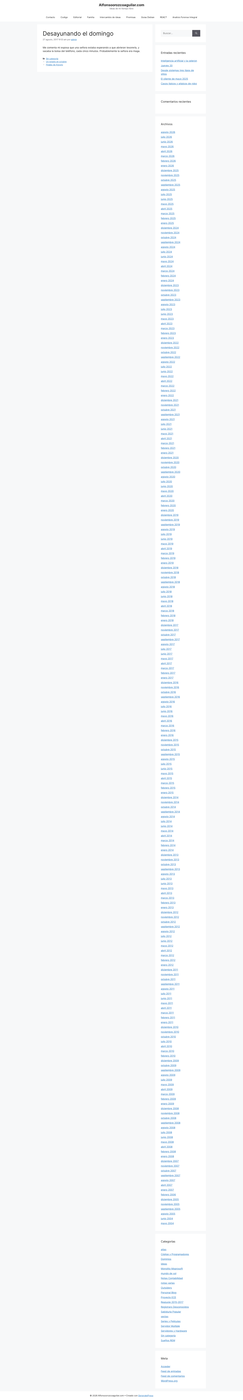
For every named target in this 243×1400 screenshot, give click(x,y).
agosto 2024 (168, 247)
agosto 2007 (168, 1180)
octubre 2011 (168, 979)
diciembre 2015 (169, 740)
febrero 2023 (168, 333)
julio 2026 (166, 137)
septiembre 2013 (170, 869)
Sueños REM (168, 1340)
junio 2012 (166, 941)
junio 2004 (167, 1218)
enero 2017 (167, 677)
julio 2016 (166, 706)
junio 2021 (166, 428)
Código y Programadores (175, 1254)
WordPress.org (169, 1380)
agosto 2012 (168, 931)
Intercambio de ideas (110, 17)
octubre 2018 (168, 577)
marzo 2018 (167, 610)
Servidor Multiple (170, 1326)
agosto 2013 (168, 874)
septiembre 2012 (170, 926)
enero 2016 (167, 735)
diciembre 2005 (170, 1199)
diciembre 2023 (170, 285)
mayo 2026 (167, 146)
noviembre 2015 (170, 744)
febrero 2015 (168, 787)
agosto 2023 (168, 304)
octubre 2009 (168, 1065)
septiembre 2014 (170, 811)
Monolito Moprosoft (172, 1268)
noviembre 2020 (170, 462)
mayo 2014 (167, 830)
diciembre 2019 (169, 515)
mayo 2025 (167, 204)
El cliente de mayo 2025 (174, 78)
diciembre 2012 (169, 912)
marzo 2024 (168, 271)
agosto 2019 (168, 529)
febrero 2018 (168, 615)
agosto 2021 (168, 419)
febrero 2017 (168, 673)
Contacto (50, 17)
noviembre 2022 (170, 347)
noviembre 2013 (170, 859)
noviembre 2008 (170, 1113)
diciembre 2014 (169, 797)
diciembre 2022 (170, 342)
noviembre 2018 (170, 572)
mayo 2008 (167, 1142)
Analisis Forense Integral (185, 17)
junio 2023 (167, 314)
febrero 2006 (168, 1194)
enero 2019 (167, 562)
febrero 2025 (168, 218)
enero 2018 (167, 620)
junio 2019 (167, 539)
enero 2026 (167, 165)
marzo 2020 (168, 500)
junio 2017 (166, 653)
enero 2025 (167, 223)
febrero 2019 (168, 558)
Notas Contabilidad (172, 1278)
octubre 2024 (168, 237)
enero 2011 (167, 1022)
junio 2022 (167, 371)
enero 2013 (167, 907)
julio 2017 (166, 649)
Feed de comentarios (173, 1376)
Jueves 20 (167, 65)
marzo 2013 (167, 898)
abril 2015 (166, 778)
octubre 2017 (168, 634)
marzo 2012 (167, 955)
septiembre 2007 (170, 1175)
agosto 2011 (168, 988)
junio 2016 (167, 711)
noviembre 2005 (170, 1204)
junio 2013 (167, 883)
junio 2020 (167, 486)
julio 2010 (166, 1041)
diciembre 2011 (169, 969)
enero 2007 (167, 1189)
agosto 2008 (168, 1127)
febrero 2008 (168, 1151)
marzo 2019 (167, 553)
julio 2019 (166, 534)
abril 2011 (166, 1008)
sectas (164, 1316)
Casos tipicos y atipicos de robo (179, 83)
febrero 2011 (168, 1017)
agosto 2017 (168, 644)
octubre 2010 (168, 1036)
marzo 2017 (167, 668)
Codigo (64, 17)
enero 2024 (167, 280)
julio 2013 (166, 878)
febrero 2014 (168, 845)
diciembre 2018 (169, 567)
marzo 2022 (167, 385)
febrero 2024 (168, 275)
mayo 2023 (167, 318)
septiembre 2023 (170, 299)
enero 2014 (167, 850)
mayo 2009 (167, 1084)
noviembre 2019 (170, 519)
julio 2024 (166, 251)
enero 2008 (167, 1156)
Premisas (131, 17)
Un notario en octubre (56, 61)
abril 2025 (166, 208)
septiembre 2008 (170, 1122)
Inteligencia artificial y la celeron (179, 60)
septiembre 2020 (170, 472)
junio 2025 (167, 199)
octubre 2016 (168, 692)
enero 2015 (167, 792)
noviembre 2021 (170, 405)
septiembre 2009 (170, 1070)
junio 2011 (166, 998)
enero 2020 (167, 510)
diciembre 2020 (170, 457)
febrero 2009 (168, 1099)
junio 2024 (167, 256)
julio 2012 (166, 936)
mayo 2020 (167, 491)
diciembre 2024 (170, 227)
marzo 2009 (168, 1094)
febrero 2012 (168, 960)
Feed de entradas (171, 1371)
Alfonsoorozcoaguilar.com (121, 5)
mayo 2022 (167, 376)
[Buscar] (196, 33)
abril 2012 (166, 950)
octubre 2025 (168, 180)
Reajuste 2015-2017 (172, 1302)
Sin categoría (52, 58)
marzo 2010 (167, 1051)
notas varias (168, 1283)
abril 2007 (166, 1185)
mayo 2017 (167, 658)
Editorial (77, 17)
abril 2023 (166, 323)
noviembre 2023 (170, 290)
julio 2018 (166, 591)
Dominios (166, 1259)
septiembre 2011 (170, 984)
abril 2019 (166, 548)
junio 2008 (167, 1137)
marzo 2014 (167, 840)
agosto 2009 (168, 1075)
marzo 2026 (168, 156)
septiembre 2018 (170, 582)
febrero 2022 (168, 390)
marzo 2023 (168, 328)
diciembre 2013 (169, 854)
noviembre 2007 (170, 1166)
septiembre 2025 (170, 184)
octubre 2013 (168, 864)
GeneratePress (145, 1395)
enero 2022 (167, 395)
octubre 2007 (168, 1170)
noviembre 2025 (170, 175)
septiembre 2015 (170, 754)
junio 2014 (167, 826)
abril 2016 (166, 720)
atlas (163, 1249)
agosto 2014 (168, 816)
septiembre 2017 (170, 639)
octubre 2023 (168, 294)
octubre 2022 (168, 352)
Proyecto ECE (168, 1297)
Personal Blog (168, 1292)
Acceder (165, 1366)
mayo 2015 (167, 773)
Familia (90, 17)
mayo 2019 (167, 543)
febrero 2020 (168, 505)
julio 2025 (166, 194)
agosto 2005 (168, 1213)
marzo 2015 (167, 783)
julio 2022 (166, 366)
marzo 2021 (167, 443)
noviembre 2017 (170, 629)
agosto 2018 (168, 586)
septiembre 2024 (170, 242)
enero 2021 (167, 452)
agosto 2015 (168, 759)
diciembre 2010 (169, 1027)
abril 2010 (166, 1046)
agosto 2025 (168, 189)
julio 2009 (166, 1079)
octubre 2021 (168, 409)
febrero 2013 (168, 902)
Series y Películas (171, 1321)
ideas (164, 1263)
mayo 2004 (167, 1223)
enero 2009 (167, 1103)
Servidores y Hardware (174, 1330)
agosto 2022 (168, 361)
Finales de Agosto (54, 64)
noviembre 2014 (170, 802)
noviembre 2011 (170, 974)
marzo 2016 (167, 725)
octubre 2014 (168, 807)
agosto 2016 (168, 701)
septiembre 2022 (170, 357)
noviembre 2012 (170, 917)
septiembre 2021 (170, 414)
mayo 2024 (167, 261)
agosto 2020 (168, 476)
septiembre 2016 (170, 696)
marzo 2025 (167, 213)
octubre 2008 (168, 1118)
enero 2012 (167, 965)
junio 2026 (167, 141)
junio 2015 (166, 768)
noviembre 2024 (170, 232)
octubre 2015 (168, 749)
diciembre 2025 (170, 170)
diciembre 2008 (170, 1108)
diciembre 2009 (170, 1060)
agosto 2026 (168, 132)
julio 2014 (166, 821)
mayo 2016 (167, 716)
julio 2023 (166, 309)
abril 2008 (166, 1146)
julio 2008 (166, 1132)
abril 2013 (166, 893)
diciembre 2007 (170, 1161)
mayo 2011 (167, 1003)
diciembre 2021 (169, 400)
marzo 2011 (167, 1012)
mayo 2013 (167, 888)
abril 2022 (166, 381)
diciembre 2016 (169, 682)
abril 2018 (166, 606)
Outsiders (166, 1287)
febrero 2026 (168, 160)
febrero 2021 (168, 448)
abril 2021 (166, 438)
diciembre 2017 (169, 625)
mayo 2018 (167, 601)
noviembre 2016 (170, 687)
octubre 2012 (168, 921)
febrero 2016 (168, 730)
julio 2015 (166, 763)
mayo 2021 (167, 433)
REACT (163, 17)
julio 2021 (166, 424)
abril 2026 (166, 151)
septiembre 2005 (170, 1209)
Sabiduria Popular (171, 1311)
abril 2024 (166, 266)
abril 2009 (167, 1089)
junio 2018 (166, 596)
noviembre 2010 (170, 1032)
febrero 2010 (168, 1055)
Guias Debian (147, 17)
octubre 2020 (168, 467)
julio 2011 (166, 993)
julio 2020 (166, 481)
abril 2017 (166, 663)
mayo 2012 (167, 945)
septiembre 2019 (170, 524)
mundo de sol (168, 1273)
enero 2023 (167, 338)
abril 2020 (166, 495)
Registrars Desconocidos (175, 1307)
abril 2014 (166, 835)
